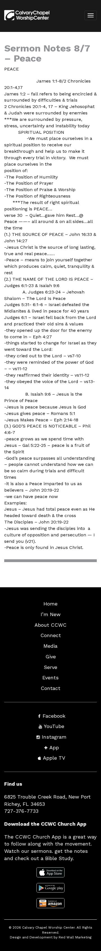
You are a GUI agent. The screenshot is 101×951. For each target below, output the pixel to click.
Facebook (54, 716)
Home (50, 604)
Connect (50, 635)
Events (50, 677)
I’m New (51, 614)
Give (50, 656)
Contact (50, 688)
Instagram (54, 737)
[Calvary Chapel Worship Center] (24, 23)
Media (50, 646)
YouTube (54, 726)
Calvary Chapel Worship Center (48, 927)
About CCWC (50, 625)
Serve (50, 667)
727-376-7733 (21, 811)
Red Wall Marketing (75, 937)
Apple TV (54, 758)
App (54, 747)
